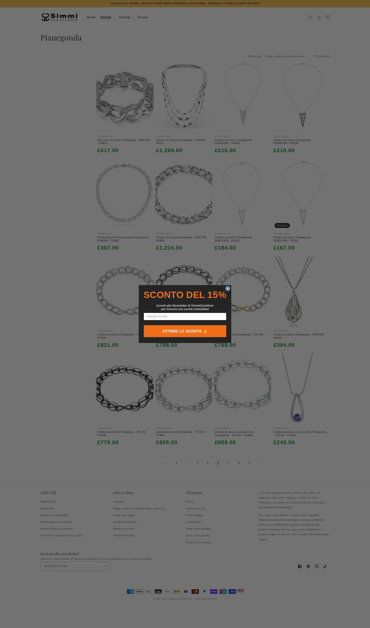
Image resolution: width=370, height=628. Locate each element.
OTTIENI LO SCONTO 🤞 (185, 331)
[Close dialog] (228, 288)
